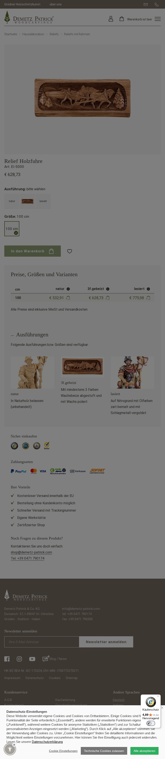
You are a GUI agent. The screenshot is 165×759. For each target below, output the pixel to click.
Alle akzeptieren (144, 751)
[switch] (151, 723)
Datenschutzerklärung (47, 742)
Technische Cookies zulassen (104, 751)
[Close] (14, 745)
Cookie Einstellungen (63, 751)
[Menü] (158, 697)
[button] (9, 749)
